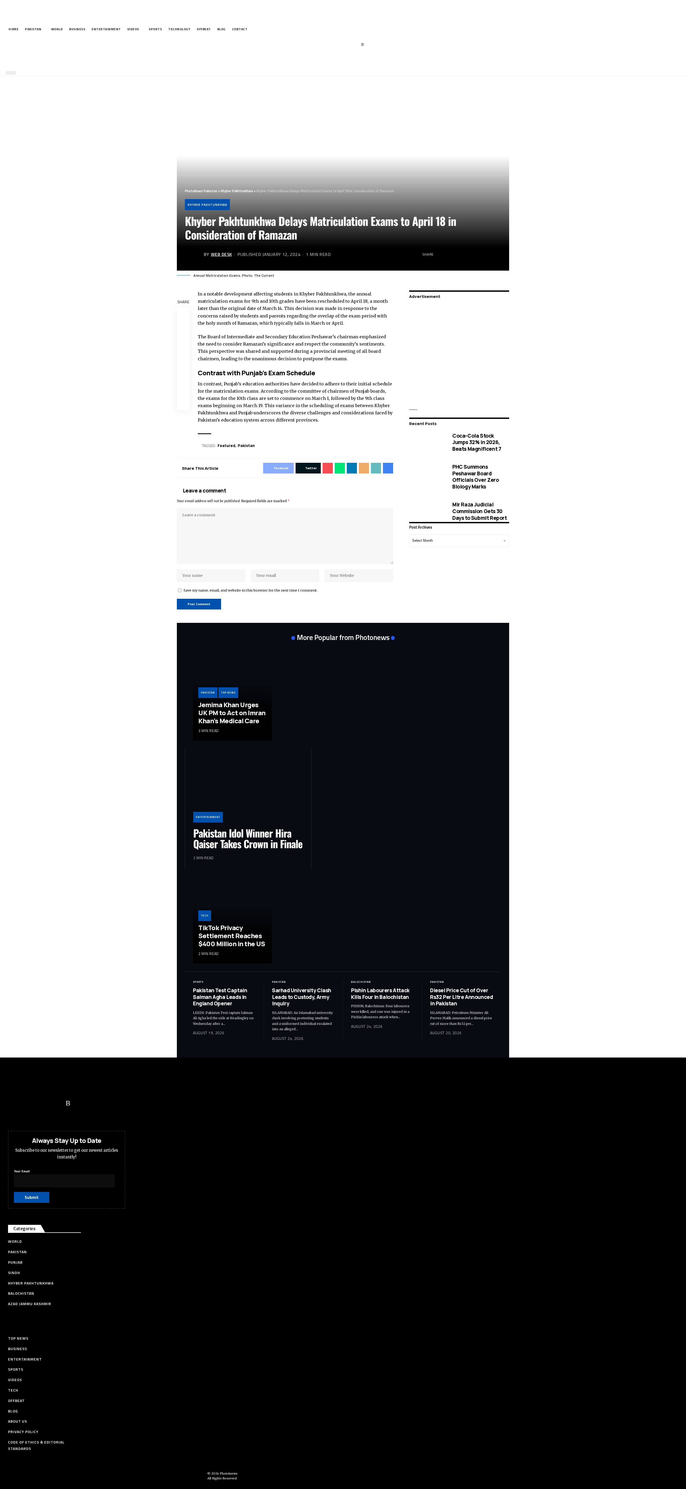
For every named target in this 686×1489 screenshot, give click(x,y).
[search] (342, 61)
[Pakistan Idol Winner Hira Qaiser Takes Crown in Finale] (248, 790)
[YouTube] (338, 44)
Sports (198, 982)
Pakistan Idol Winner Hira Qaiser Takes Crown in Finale (248, 838)
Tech (204, 916)
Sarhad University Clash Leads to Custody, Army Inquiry (301, 997)
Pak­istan (246, 445)
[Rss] (362, 44)
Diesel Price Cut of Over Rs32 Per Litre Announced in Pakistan (461, 997)
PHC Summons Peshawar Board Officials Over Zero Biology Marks (475, 476)
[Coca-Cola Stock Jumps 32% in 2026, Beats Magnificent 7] (426, 442)
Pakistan (208, 693)
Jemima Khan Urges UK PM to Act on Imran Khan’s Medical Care (232, 712)
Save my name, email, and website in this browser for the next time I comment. (251, 590)
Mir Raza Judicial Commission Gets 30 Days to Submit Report (479, 511)
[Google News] (346, 44)
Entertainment (208, 817)
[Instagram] (354, 44)
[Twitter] (329, 44)
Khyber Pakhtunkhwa (207, 204)
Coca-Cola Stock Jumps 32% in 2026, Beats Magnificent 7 (476, 442)
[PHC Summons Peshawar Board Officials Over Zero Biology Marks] (426, 476)
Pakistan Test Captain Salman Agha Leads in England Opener (220, 997)
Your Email (21, 1171)
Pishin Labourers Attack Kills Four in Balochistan (380, 994)
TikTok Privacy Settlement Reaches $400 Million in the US (231, 935)
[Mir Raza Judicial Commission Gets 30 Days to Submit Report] (426, 511)
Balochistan (361, 982)
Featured (226, 445)
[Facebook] (321, 44)
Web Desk (221, 254)
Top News (228, 693)
